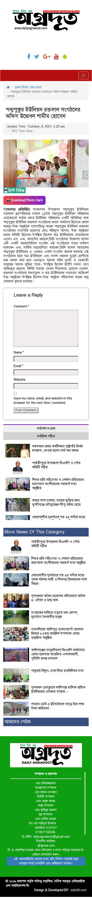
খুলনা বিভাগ (22, 87)
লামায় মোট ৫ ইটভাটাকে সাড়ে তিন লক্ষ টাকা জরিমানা (57, 706)
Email (18, 366)
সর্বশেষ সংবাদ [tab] (46, 428)
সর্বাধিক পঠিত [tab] (46, 436)
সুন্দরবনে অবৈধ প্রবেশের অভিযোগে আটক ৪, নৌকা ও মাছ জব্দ (58, 598)
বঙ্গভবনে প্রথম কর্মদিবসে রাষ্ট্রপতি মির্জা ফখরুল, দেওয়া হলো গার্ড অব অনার (57, 448)
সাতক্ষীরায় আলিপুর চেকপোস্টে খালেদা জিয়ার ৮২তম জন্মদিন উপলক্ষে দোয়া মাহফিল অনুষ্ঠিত (57, 633)
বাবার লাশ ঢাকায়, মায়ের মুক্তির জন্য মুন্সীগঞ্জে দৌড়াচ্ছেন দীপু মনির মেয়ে (56, 502)
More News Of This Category (34, 532)
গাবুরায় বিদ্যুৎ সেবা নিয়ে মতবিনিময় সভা (57, 670)
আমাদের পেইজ (17, 722)
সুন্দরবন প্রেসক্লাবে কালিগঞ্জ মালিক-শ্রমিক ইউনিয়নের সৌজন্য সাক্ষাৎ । (58, 689)
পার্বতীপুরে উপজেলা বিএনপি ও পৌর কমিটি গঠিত (56, 465)
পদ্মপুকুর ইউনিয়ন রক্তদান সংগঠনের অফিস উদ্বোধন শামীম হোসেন (43, 113)
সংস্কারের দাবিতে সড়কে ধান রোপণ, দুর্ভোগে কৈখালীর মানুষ (54, 614)
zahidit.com (78, 890)
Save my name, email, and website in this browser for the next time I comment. (43, 400)
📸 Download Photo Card (24, 200)
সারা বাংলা (36, 87)
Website (19, 380)
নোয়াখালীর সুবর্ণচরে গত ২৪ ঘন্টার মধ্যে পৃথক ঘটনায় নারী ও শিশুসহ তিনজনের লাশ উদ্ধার (59, 579)
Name (19, 352)
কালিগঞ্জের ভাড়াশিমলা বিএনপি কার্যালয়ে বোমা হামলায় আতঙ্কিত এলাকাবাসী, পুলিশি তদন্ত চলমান (58, 654)
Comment (21, 306)
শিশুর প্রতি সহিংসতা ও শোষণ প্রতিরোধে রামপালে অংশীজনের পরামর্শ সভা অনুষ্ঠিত (58, 483)
